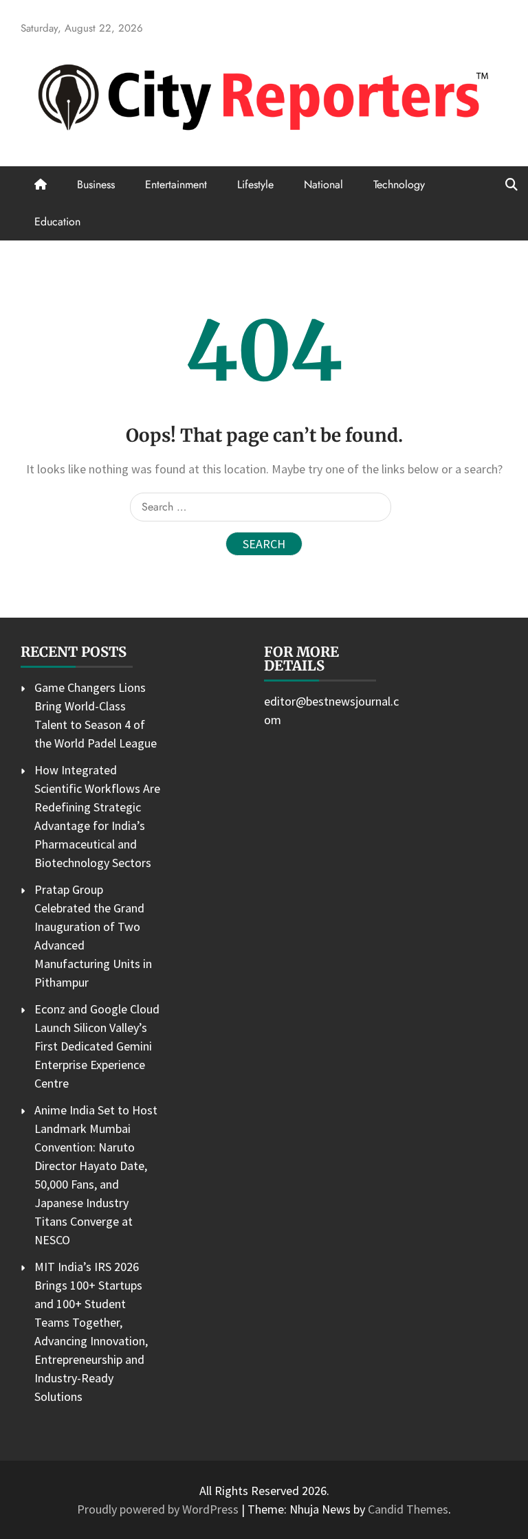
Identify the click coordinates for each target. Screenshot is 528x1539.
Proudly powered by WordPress (159, 1509)
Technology (399, 184)
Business (96, 184)
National (323, 184)
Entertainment (176, 184)
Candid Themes (408, 1509)
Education (57, 221)
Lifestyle (255, 184)
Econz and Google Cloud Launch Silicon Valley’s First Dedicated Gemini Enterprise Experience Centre (97, 1046)
